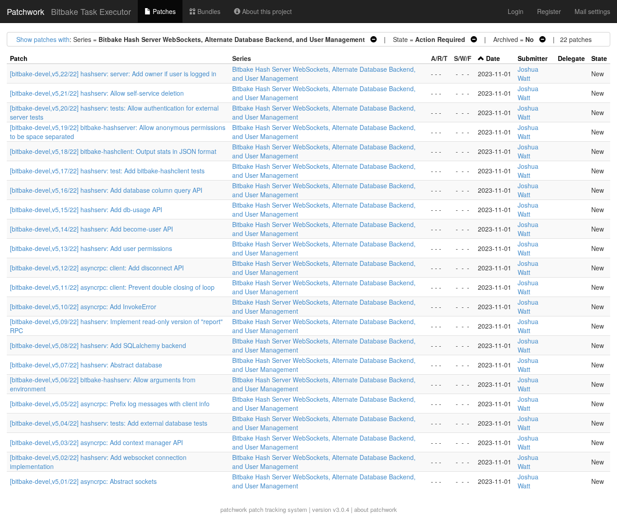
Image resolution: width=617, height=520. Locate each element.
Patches (163, 11)
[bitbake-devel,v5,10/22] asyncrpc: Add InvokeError (83, 306)
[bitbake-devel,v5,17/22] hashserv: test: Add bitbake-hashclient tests (107, 170)
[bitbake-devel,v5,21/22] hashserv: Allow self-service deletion (97, 93)
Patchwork (25, 11)
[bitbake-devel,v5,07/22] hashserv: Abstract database (86, 364)
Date (493, 58)
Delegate (571, 58)
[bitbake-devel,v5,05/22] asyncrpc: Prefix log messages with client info (110, 403)
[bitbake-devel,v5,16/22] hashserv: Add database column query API (106, 190)
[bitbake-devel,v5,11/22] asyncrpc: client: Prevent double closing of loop (112, 287)
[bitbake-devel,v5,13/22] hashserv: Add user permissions (91, 248)
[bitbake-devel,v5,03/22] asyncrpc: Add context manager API (96, 442)
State (599, 58)
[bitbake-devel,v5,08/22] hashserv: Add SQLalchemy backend (98, 345)
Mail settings (592, 11)
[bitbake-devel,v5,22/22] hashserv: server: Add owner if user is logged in (113, 73)
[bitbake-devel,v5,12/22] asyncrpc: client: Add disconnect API (97, 267)
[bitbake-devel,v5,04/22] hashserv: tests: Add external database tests (108, 422)
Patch (19, 58)
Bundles (208, 11)
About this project (266, 11)
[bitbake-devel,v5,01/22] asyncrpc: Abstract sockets (83, 481)
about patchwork (375, 509)
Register (549, 11)
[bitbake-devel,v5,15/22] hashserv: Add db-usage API (86, 209)
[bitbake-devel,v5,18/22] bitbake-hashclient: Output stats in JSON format (113, 151)
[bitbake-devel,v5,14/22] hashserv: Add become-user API (91, 228)
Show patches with (43, 39)
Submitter (532, 58)
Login (516, 11)
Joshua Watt (528, 74)
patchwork (233, 509)
